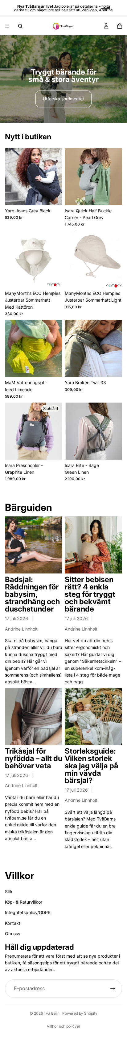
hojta (105, 6)
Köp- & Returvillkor (23, 902)
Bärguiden (28, 507)
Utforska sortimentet (63, 98)
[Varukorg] (119, 26)
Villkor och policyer (63, 1026)
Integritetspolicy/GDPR (28, 912)
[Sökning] (20, 26)
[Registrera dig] (112, 988)
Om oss (12, 933)
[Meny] (7, 26)
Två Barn (52, 1013)
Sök (9, 891)
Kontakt (12, 922)
